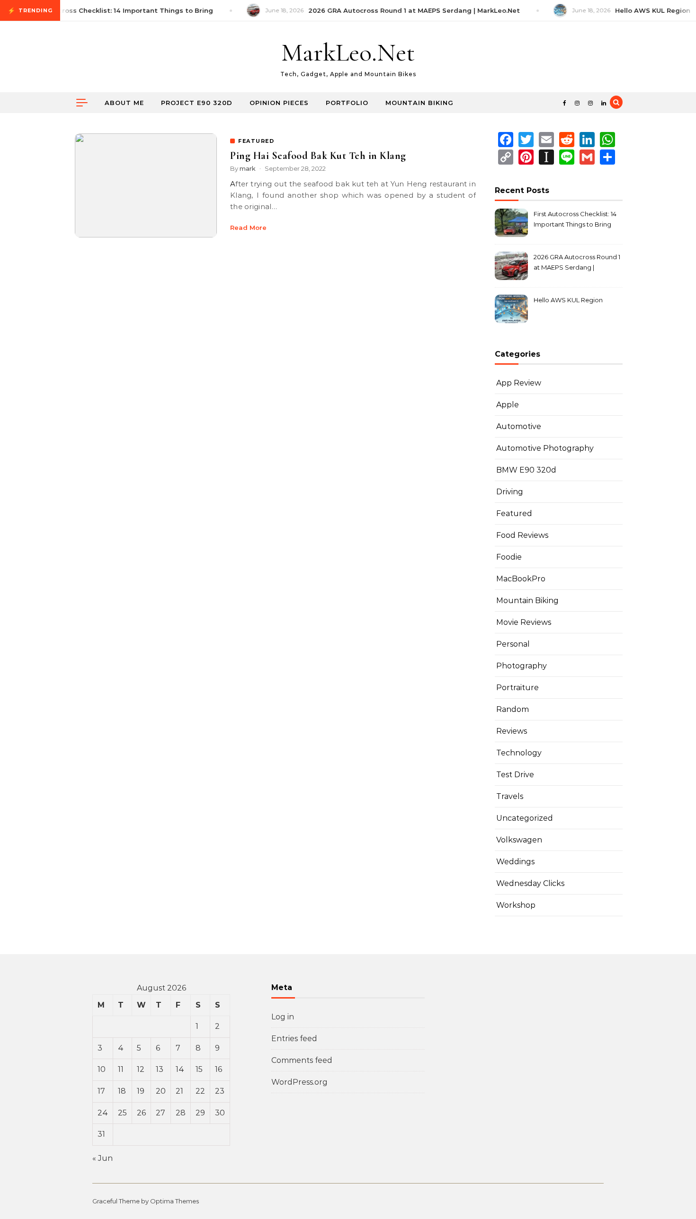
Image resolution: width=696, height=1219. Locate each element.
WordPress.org (299, 1082)
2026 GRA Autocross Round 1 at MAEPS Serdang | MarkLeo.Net (577, 263)
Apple (507, 404)
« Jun (102, 1158)
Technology (519, 752)
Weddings (515, 861)
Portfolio (347, 102)
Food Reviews (522, 535)
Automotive (518, 426)
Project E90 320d (196, 102)
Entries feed (294, 1038)
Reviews (511, 731)
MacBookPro (520, 578)
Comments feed (301, 1060)
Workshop (515, 905)
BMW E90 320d (526, 469)
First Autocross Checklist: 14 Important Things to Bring (575, 219)
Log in (282, 1016)
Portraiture (517, 687)
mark (248, 168)
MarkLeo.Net (348, 52)
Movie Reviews (523, 622)
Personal (513, 644)
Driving (509, 491)
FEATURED (256, 141)
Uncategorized (524, 818)
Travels (509, 796)
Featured (514, 513)
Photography (521, 665)
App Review (518, 382)
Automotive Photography (545, 448)
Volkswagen (519, 839)
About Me (124, 102)
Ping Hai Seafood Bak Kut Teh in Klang (318, 155)
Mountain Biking (419, 102)
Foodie (509, 556)
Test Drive (515, 774)
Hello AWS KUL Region (568, 300)
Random (512, 709)
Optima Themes (174, 1201)
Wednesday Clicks (530, 883)
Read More (248, 227)
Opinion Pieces (279, 102)
